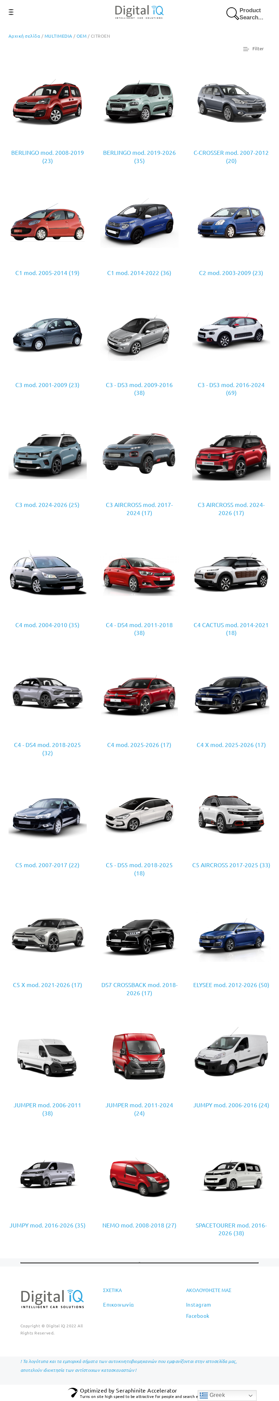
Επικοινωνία (118, 1304)
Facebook (198, 1315)
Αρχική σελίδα (24, 36)
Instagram (198, 1304)
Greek (216, 1395)
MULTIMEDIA (58, 36)
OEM (81, 36)
